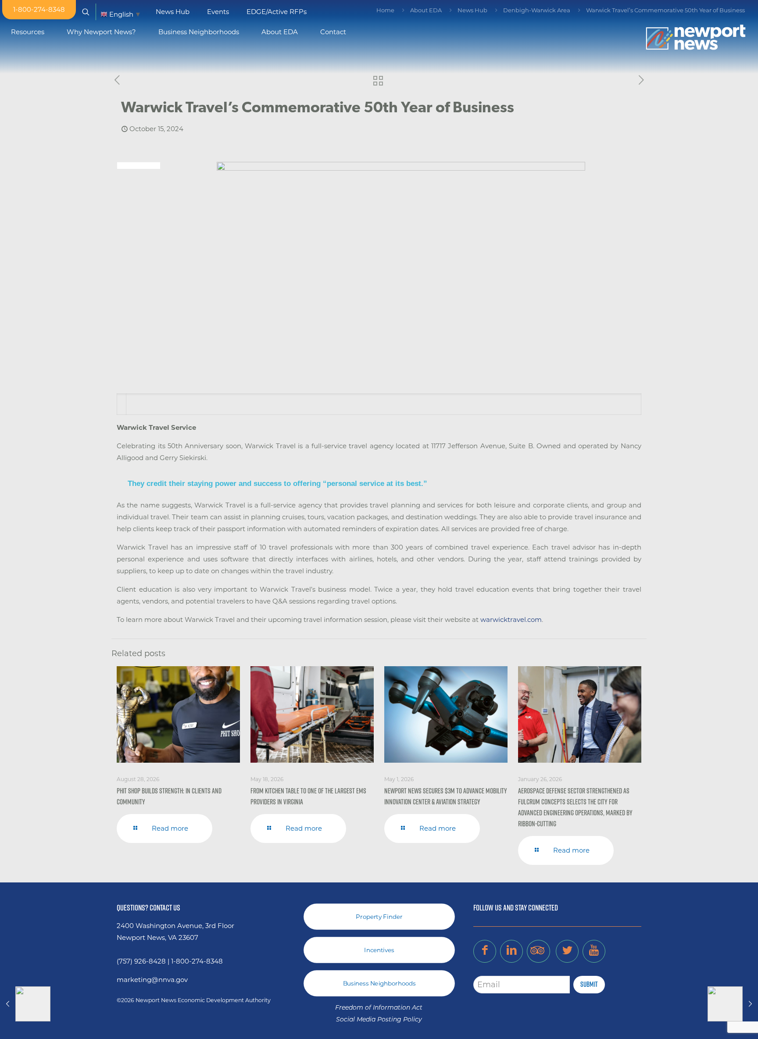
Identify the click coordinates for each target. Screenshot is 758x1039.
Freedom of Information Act (378, 1008)
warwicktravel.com (511, 619)
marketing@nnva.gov (152, 979)
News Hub (472, 10)
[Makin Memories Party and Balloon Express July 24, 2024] (25, 1003)
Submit (589, 984)
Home (385, 10)
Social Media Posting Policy (379, 1020)
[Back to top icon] (716, 1021)
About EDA (426, 10)
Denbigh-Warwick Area (536, 10)
